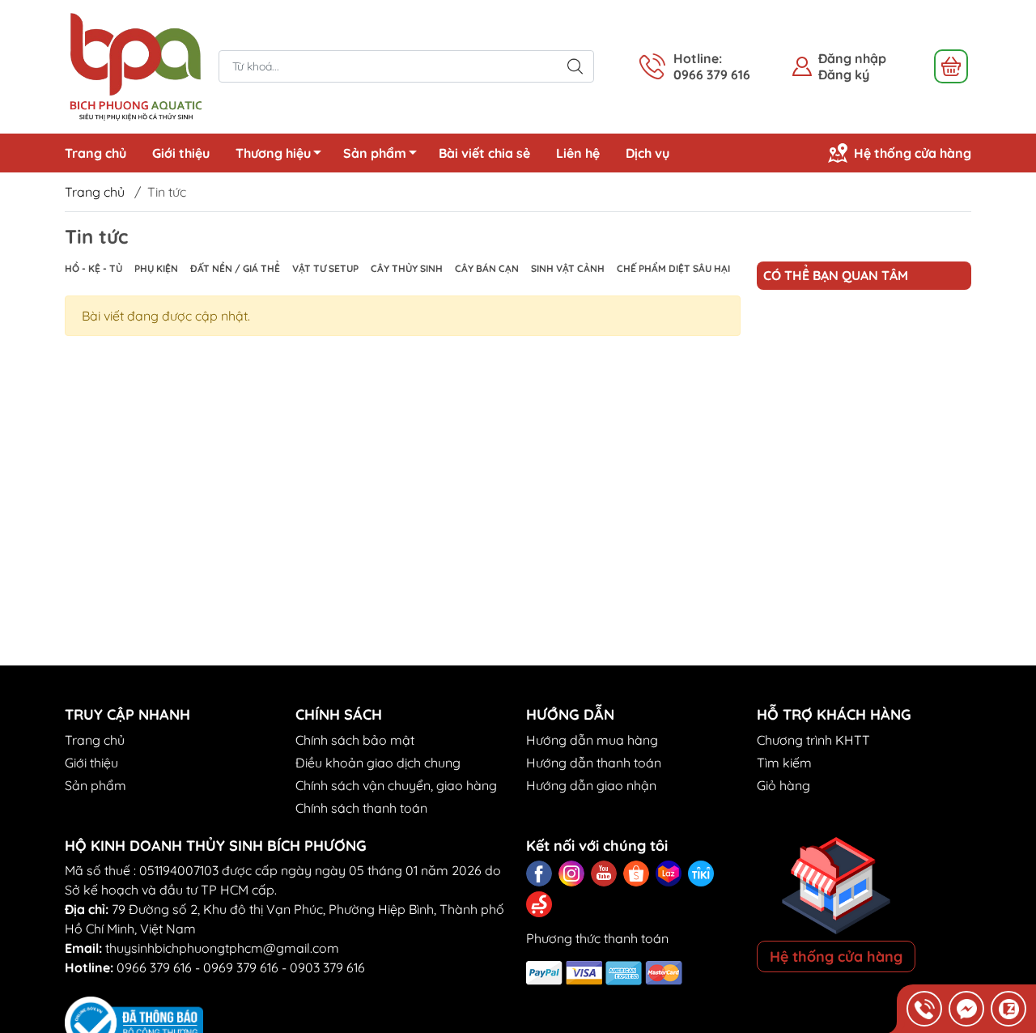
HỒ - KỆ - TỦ (93, 268)
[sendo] (539, 904)
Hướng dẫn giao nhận (591, 785)
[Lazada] (668, 873)
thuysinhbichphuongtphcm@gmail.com (222, 948)
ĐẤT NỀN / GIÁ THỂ (235, 268)
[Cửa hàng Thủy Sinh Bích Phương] (133, 65)
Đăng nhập (852, 58)
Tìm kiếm (784, 763)
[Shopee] (636, 873)
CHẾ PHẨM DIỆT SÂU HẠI (673, 268)
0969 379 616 (240, 967)
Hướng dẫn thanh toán (593, 763)
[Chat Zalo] (1008, 1009)
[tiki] (701, 873)
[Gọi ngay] (924, 1009)
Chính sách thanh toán (361, 808)
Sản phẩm (374, 153)
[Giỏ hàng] (951, 66)
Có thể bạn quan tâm (835, 275)
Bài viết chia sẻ (484, 153)
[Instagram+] (571, 873)
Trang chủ (95, 153)
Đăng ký (843, 74)
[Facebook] (539, 873)
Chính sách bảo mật (354, 740)
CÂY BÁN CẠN (487, 268)
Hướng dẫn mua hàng (592, 740)
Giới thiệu (181, 153)
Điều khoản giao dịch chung (378, 763)
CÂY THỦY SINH (407, 268)
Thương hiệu (273, 153)
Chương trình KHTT (813, 740)
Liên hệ (578, 153)
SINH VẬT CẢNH (568, 268)
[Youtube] (604, 873)
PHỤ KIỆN (156, 268)
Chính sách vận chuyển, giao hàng (396, 785)
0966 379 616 (154, 967)
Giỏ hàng (783, 785)
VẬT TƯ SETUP (325, 268)
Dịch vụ (647, 153)
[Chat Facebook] (966, 1009)
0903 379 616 (327, 967)
